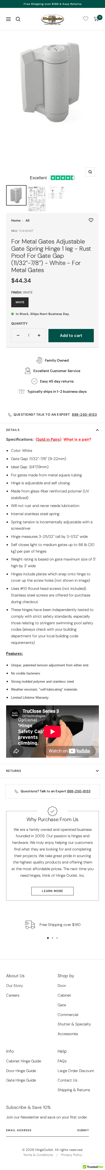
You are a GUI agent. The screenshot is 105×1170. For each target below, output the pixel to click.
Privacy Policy (71, 1155)
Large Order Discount (76, 1070)
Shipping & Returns (74, 1089)
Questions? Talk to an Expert (55, 414)
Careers (12, 995)
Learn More (52, 891)
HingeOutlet (44, 1150)
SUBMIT (83, 1130)
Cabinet (64, 995)
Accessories (68, 1033)
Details (13, 430)
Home (16, 220)
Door (62, 985)
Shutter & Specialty (74, 1024)
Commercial (68, 1014)
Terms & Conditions (38, 1155)
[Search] (18, 19)
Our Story (14, 985)
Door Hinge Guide (21, 1070)
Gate (62, 1005)
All (27, 220)
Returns (13, 771)
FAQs (62, 1061)
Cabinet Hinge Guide (23, 1061)
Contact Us (67, 1080)
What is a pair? (77, 439)
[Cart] (96, 19)
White (20, 302)
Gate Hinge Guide (21, 1080)
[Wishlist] (86, 20)
